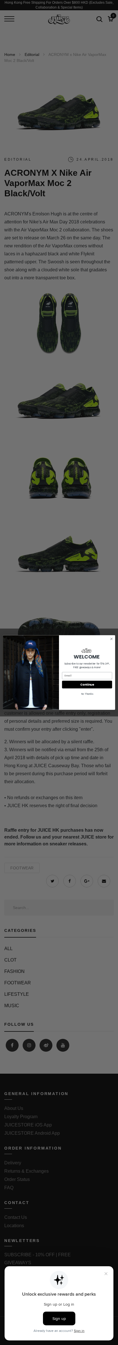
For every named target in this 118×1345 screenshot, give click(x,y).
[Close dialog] (111, 638)
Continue (87, 684)
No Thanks (87, 694)
